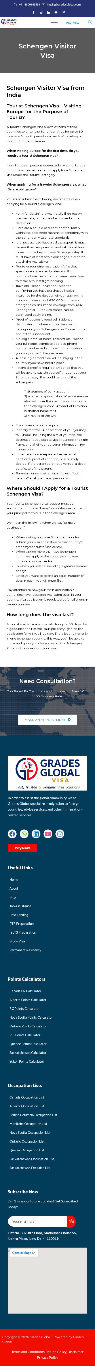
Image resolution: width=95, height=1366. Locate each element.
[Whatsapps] (24, 834)
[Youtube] (56, 12)
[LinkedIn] (48, 12)
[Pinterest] (63, 12)
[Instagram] (41, 12)
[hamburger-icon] (54, 22)
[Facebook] (33, 12)
